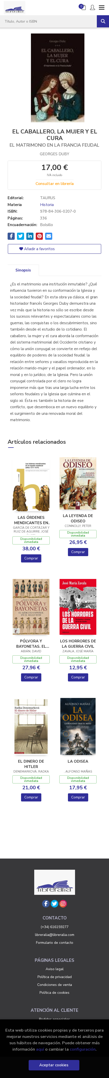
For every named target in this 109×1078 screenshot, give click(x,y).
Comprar (31, 558)
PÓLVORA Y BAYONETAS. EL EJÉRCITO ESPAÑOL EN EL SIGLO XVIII (31, 644)
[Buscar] (103, 21)
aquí (40, 1049)
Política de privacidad (55, 976)
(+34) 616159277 (54, 927)
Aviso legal (55, 969)
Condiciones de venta (54, 984)
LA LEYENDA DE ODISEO (78, 518)
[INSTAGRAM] (63, 904)
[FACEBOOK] (46, 904)
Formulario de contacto (54, 942)
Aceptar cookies (53, 1065)
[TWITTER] (54, 904)
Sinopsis (23, 270)
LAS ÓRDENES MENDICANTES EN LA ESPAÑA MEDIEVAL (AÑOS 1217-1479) (31, 520)
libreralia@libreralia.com (54, 934)
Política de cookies (54, 992)
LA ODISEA (78, 761)
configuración (83, 1049)
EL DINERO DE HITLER (31, 764)
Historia (47, 204)
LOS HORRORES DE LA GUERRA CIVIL (78, 644)
